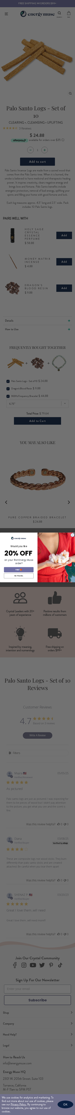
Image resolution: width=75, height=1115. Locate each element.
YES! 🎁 (19, 570)
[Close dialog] (72, 535)
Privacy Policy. (19, 1104)
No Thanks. (18, 576)
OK (65, 1104)
